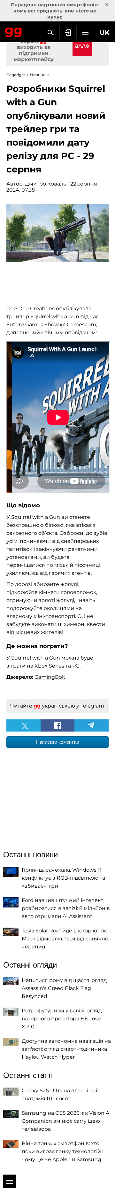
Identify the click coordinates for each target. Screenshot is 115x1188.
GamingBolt (49, 677)
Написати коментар (57, 742)
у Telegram (90, 706)
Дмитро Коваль (45, 184)
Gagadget (13, 31)
